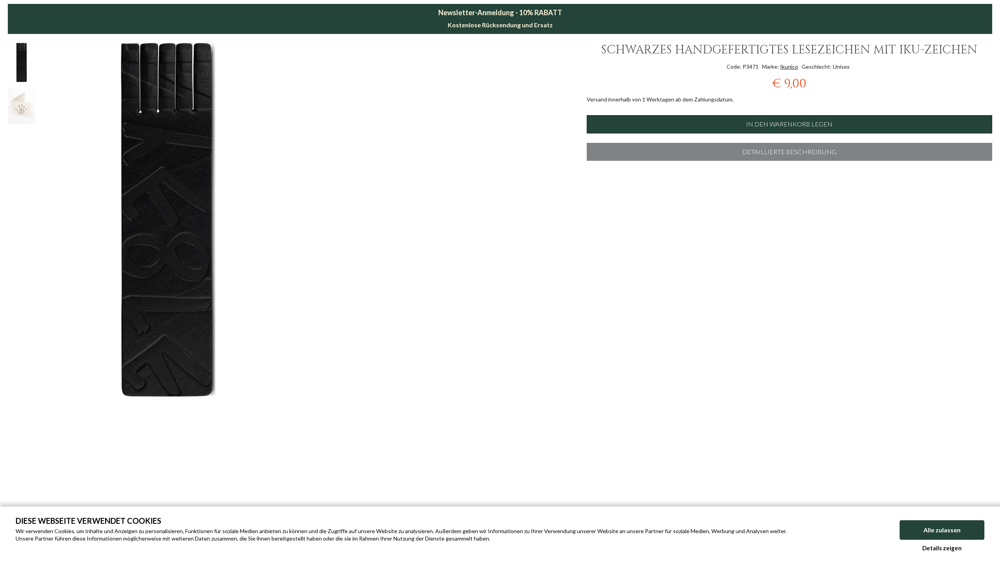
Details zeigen (942, 547)
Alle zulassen (942, 530)
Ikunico (789, 66)
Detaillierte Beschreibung (789, 152)
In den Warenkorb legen (789, 124)
